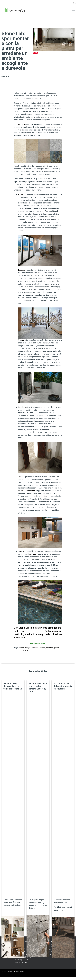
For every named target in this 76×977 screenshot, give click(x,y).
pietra (56, 648)
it (74, 3)
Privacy (19, 960)
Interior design (24, 648)
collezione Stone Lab (27, 491)
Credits (24, 962)
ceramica (50, 648)
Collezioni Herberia (38, 648)
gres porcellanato (21, 650)
